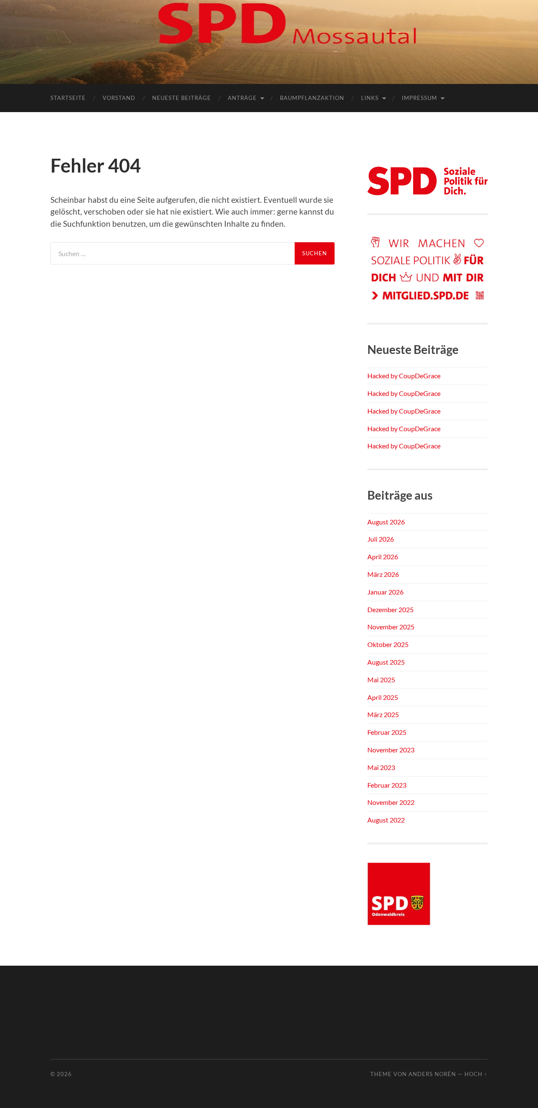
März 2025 (383, 714)
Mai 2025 (381, 680)
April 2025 (382, 697)
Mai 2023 (381, 767)
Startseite (68, 97)
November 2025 (390, 627)
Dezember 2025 (390, 609)
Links (370, 97)
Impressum (419, 97)
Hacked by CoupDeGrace (403, 376)
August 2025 (386, 662)
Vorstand (119, 97)
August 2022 (386, 820)
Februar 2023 (386, 785)
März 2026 (383, 574)
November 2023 (390, 750)
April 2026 (382, 557)
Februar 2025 (386, 732)
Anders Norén (432, 1074)
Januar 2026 (385, 592)
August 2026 (386, 522)
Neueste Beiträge (181, 97)
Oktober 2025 (388, 644)
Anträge (242, 97)
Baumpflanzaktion (312, 97)
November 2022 (390, 802)
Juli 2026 (380, 539)
